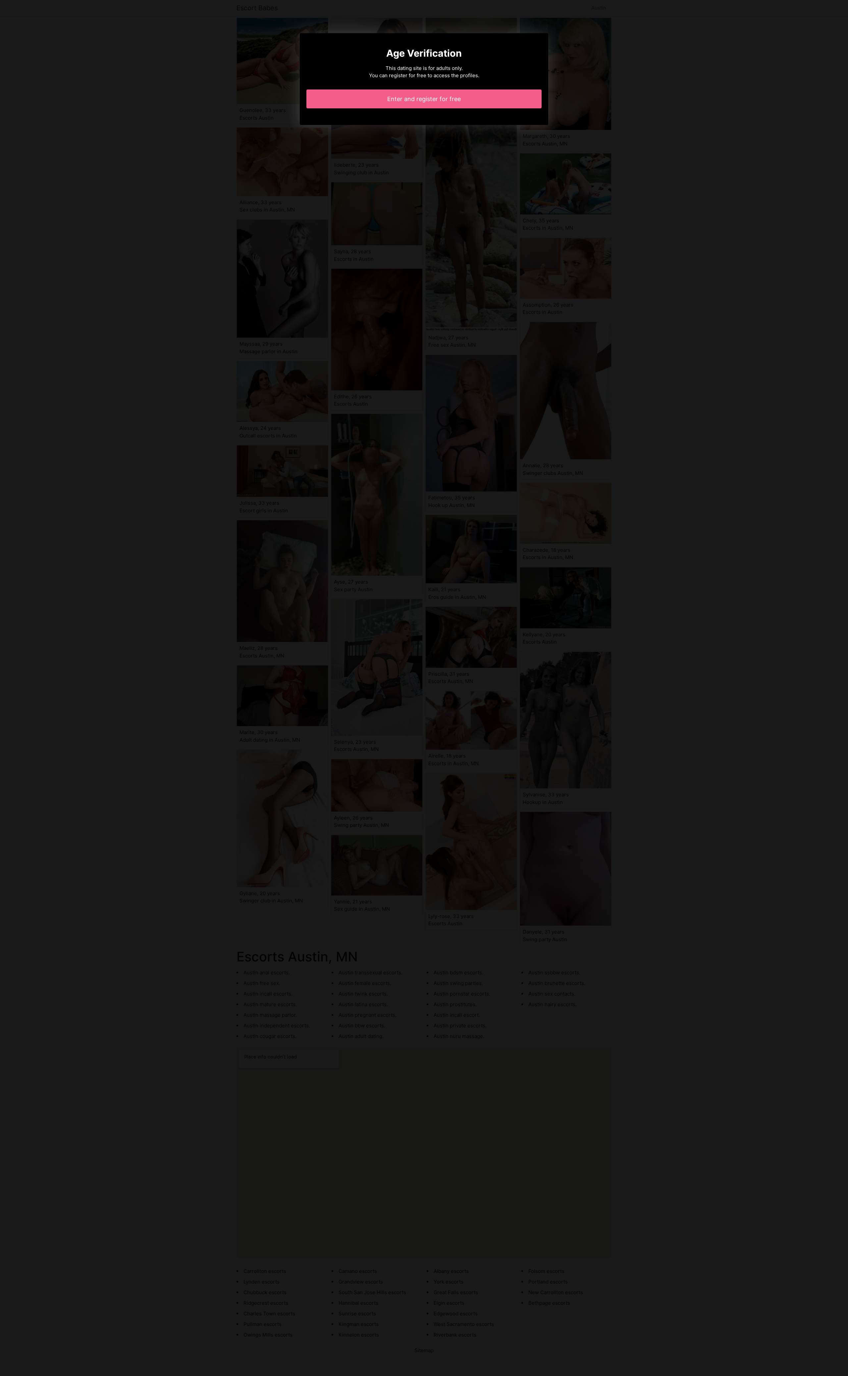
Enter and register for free (424, 98)
